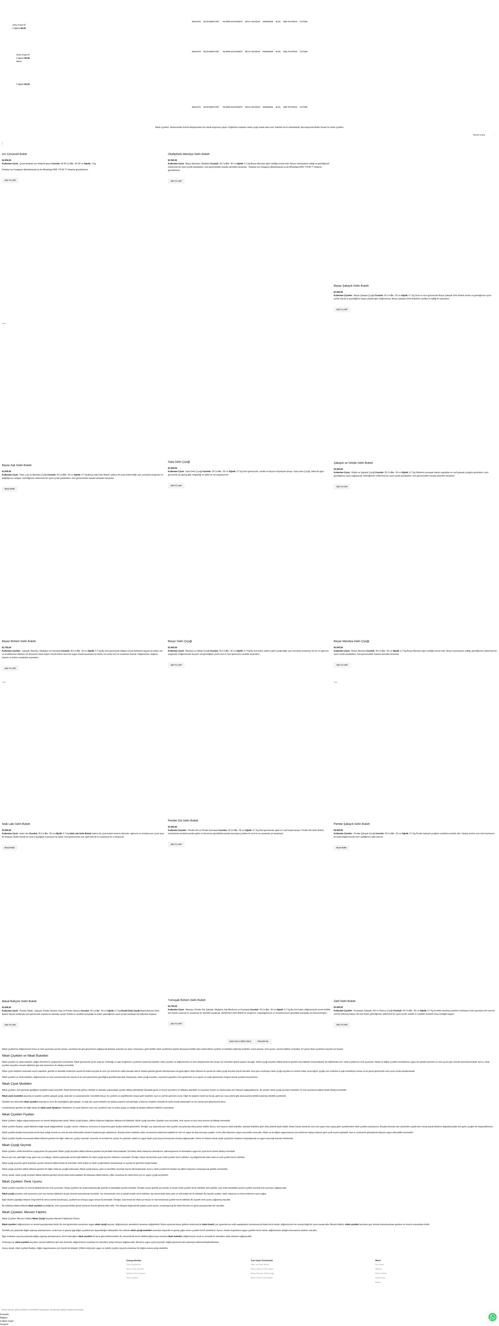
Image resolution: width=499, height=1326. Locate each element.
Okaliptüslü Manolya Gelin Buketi (188, 154)
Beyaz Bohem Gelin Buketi (19, 641)
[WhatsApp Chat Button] (492, 1317)
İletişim (378, 1282)
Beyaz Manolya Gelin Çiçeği (351, 641)
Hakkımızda (380, 1278)
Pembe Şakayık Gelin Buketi (352, 823)
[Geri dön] (234, 112)
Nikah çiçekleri (132, 1278)
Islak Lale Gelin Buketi (16, 823)
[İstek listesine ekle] (5, 174)
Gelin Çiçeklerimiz (133, 1264)
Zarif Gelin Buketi (344, 1001)
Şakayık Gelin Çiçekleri (135, 1273)
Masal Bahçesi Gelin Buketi (19, 1001)
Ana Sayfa (379, 1264)
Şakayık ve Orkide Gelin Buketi (353, 462)
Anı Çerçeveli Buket (14, 154)
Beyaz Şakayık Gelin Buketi (351, 285)
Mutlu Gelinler (381, 1273)
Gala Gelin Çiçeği (179, 461)
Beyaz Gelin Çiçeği (180, 641)
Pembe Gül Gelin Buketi (183, 820)
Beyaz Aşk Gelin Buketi (16, 465)
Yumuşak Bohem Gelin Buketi (186, 1000)
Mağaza (378, 1269)
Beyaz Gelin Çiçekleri (135, 1269)
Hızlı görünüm (5, 186)
